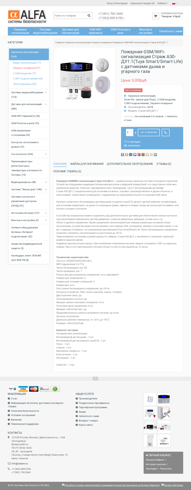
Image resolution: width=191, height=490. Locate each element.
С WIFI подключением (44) (28, 78)
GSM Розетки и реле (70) (25, 123)
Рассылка (165, 468)
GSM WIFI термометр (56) (25, 116)
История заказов (156, 464)
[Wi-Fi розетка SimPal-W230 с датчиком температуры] (150, 440)
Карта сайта (86, 424)
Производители (88, 398)
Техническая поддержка (25, 424)
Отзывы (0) (163, 163)
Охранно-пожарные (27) (26, 68)
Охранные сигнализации (78, 42)
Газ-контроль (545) (22, 154)
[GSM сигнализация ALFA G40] (150, 413)
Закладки (151, 468)
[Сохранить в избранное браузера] (147, 154)
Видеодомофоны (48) (23, 182)
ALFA (150, 107)
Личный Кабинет (155, 459)
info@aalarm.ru (20, 463)
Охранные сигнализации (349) (25, 54)
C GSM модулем (166, 99)
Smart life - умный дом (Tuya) (140, 99)
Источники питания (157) (25, 213)
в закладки (133, 141)
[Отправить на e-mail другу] (151, 154)
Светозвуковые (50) (24, 84)
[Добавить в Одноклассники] (126, 154)
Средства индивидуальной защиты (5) (26, 246)
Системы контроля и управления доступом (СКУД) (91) (23, 201)
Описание (60, 163)
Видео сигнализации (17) (27, 62)
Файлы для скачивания (87, 163)
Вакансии (16, 419)
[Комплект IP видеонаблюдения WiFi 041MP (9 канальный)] (164, 440)
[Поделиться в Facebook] (130, 154)
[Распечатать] (155, 154)
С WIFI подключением (136, 103)
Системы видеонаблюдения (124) (27, 94)
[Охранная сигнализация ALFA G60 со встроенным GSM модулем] (164, 426)
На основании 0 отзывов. (149, 116)
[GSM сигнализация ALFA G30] (164, 399)
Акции (82, 411)
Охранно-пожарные (101, 42)
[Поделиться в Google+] (138, 154)
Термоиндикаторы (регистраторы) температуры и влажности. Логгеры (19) (26, 168)
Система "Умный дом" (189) (26, 189)
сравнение (134, 145)
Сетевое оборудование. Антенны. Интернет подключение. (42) (24, 232)
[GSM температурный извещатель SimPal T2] (164, 413)
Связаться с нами (89, 416)
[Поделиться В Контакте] (122, 154)
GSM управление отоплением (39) (20, 132)
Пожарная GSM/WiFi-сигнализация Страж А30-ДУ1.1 (140, 42)
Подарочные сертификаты (94, 403)
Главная (59, 42)
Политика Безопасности (25, 410)
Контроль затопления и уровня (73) (24, 144)
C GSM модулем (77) (24, 73)
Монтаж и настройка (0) (25, 220)
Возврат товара (88, 420)
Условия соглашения (23, 415)
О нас (14, 398)
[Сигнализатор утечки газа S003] (150, 399)
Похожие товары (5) (67, 171)
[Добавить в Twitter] (134, 154)
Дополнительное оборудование (130, 163)
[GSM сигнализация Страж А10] (150, 426)
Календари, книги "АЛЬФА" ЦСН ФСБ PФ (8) (26, 257)
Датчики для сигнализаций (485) (26, 106)
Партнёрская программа (93, 407)
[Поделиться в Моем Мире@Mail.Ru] (143, 154)
